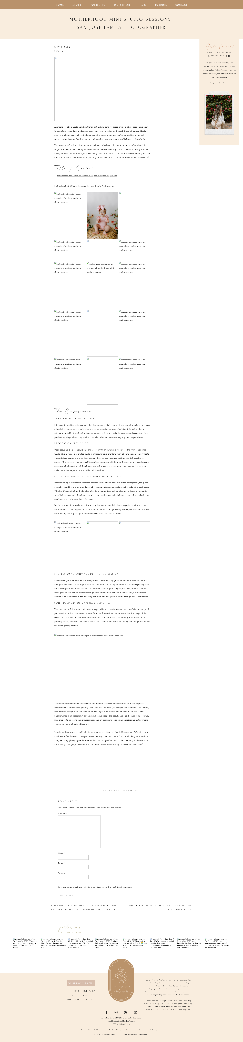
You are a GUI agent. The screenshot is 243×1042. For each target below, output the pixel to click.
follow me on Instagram (111, 744)
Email (61, 863)
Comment (63, 813)
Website (61, 873)
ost (86, 736)
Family (59, 51)
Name (61, 853)
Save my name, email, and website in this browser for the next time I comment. (95, 887)
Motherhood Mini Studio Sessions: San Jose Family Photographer (87, 176)
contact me (123, 740)
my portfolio (107, 740)
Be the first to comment (121, 791)
